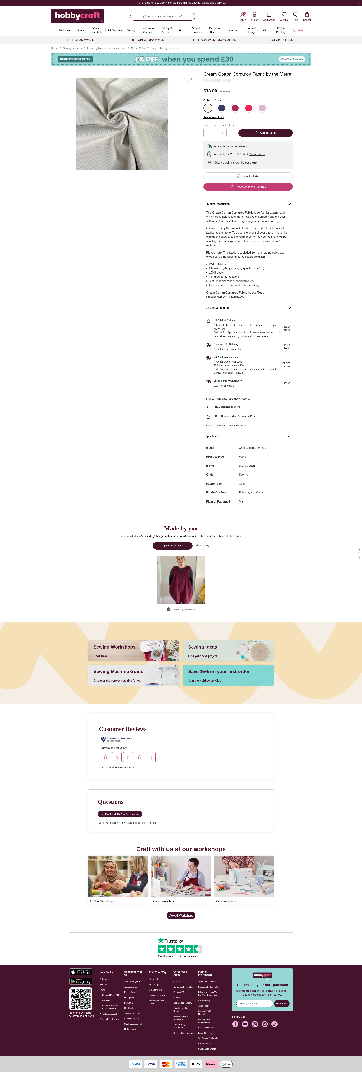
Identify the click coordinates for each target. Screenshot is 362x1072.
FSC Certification (206, 1028)
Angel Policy (203, 1006)
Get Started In (155, 990)
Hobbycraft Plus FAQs (110, 995)
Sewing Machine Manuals (205, 1012)
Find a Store (129, 992)
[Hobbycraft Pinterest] (265, 1024)
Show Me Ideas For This (251, 186)
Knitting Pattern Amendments (205, 1021)
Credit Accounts (131, 1018)
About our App (130, 987)
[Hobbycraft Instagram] (255, 1024)
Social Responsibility (182, 1003)
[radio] (207, 108)
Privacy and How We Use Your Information (207, 993)
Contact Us (105, 1000)
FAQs (102, 990)
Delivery (103, 979)
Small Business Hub (133, 1024)
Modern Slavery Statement (180, 1018)
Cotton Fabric (119, 48)
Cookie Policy (204, 1000)
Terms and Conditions (208, 982)
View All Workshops (181, 915)
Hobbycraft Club (131, 997)
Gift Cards (129, 1008)
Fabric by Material (97, 48)
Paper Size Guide (206, 1033)
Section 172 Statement (183, 1033)
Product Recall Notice (109, 1019)
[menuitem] (65, 30)
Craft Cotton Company (253, 447)
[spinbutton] (215, 133)
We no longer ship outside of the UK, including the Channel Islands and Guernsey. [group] (181, 2)
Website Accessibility (109, 1014)
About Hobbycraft (132, 982)
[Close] (359, 3)
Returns (103, 984)
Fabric (79, 48)
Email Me (281, 1003)
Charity (176, 997)
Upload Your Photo (172, 545)
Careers (177, 982)
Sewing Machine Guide (156, 1001)
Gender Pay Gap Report (181, 1009)
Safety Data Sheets (207, 1049)
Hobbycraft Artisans (158, 995)
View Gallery (202, 545)
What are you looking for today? (165, 16)
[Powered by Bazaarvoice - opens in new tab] (181, 609)
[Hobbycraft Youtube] (245, 1024)
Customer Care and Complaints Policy (109, 1007)
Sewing (67, 48)
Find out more (213, 398)
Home (54, 48)
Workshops (154, 984)
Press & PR (178, 992)
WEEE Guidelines (206, 1043)
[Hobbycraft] (77, 17)
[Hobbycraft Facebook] (235, 1024)
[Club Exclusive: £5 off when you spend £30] (181, 59)
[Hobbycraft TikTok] (275, 1024)
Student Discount (132, 1013)
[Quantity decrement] (207, 133)
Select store (257, 154)
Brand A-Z (128, 1003)
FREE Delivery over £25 (80, 39)
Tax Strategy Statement (179, 1026)
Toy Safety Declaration (208, 1038)
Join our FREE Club (282, 39)
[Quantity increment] (223, 133)
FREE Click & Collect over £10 (147, 39)
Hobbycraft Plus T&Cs (208, 987)
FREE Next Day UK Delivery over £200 (214, 39)
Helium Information (132, 1029)
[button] (122, 124)
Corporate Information (183, 987)
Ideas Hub (153, 979)
